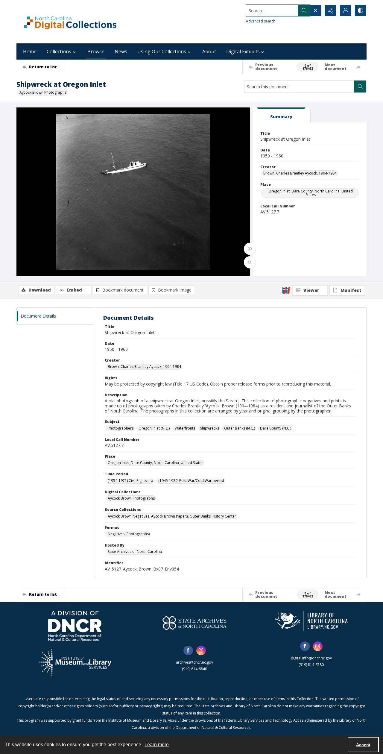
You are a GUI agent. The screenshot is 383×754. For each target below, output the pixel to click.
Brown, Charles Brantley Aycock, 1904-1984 (300, 173)
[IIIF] (286, 290)
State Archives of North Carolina (135, 551)
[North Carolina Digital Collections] (70, 21)
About (209, 51)
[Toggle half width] (250, 262)
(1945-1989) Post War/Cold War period (191, 480)
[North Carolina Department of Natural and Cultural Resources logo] (74, 626)
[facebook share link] (188, 650)
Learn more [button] (157, 744)
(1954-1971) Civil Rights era (130, 480)
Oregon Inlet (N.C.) (154, 428)
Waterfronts (185, 428)
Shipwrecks (209, 428)
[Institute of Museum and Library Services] (75, 662)
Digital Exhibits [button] (243, 51)
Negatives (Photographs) (129, 533)
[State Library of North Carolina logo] (311, 621)
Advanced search (260, 21)
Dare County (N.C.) (275, 428)
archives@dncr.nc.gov (194, 662)
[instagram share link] (201, 650)
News (121, 51)
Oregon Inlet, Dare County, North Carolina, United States (310, 193)
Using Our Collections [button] (161, 51)
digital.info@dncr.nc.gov (311, 658)
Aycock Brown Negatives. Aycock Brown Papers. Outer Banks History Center (172, 516)
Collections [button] (59, 51)
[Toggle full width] (250, 249)
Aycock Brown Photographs (42, 92)
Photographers (120, 428)
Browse (95, 51)
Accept (363, 744)
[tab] (281, 115)
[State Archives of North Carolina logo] (194, 623)
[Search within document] (360, 86)
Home (30, 51)
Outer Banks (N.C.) (239, 428)
